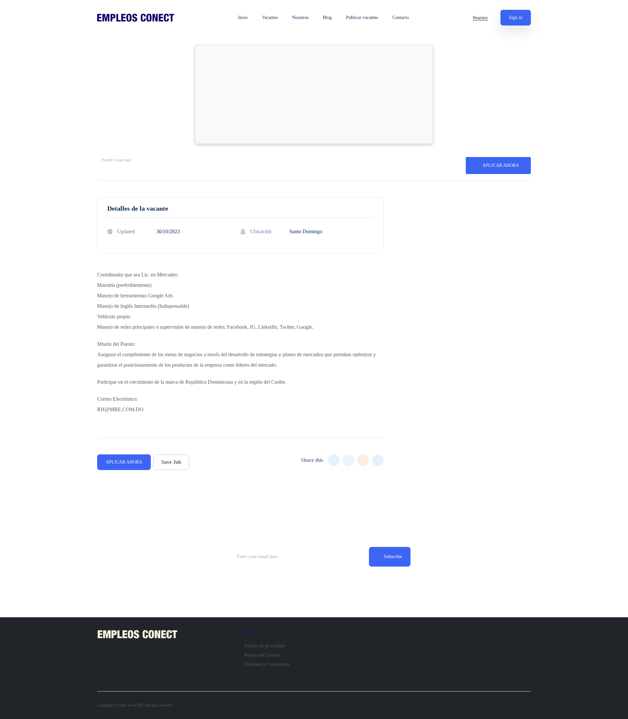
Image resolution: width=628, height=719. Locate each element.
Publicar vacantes (362, 17)
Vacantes (270, 17)
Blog (327, 17)
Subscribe (393, 556)
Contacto (400, 17)
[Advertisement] (314, 94)
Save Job (171, 462)
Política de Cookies (262, 655)
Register (480, 17)
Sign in (515, 17)
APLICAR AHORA (500, 165)
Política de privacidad (264, 645)
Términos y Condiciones (266, 664)
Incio (243, 17)
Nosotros (300, 17)
